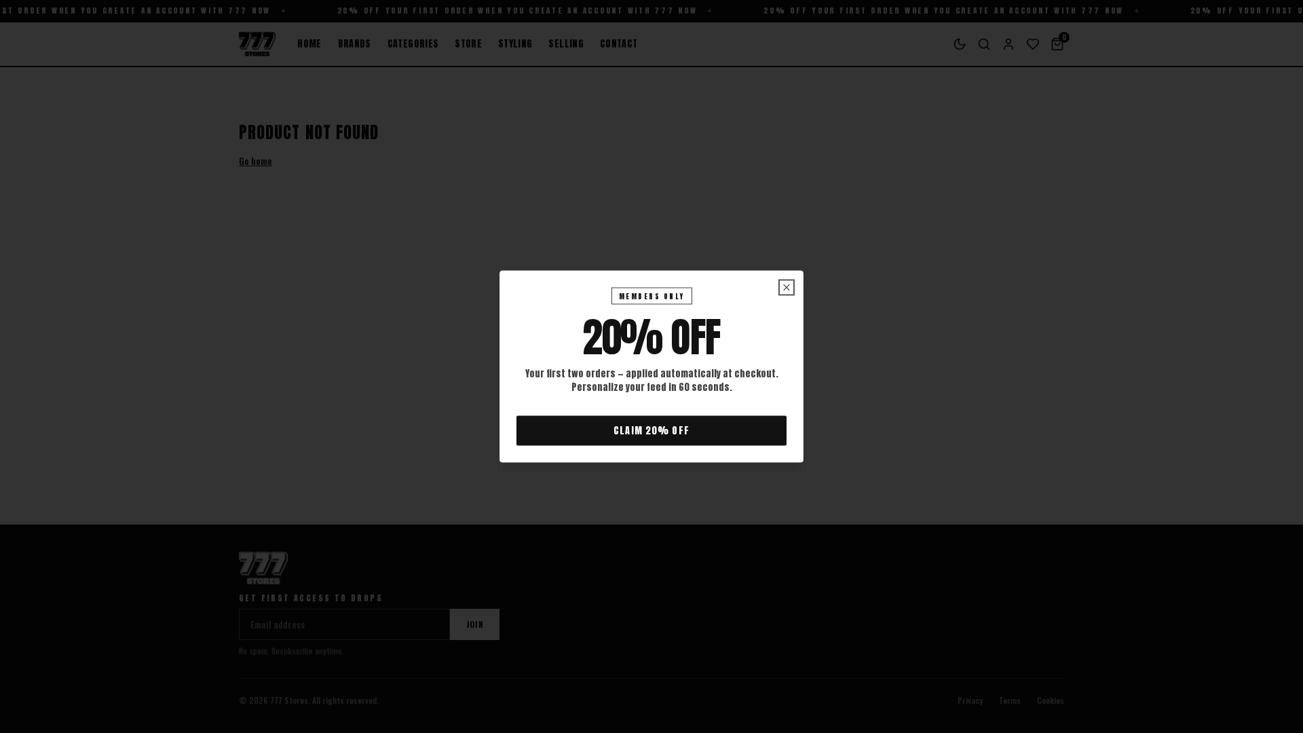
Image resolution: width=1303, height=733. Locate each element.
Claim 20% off (651, 431)
